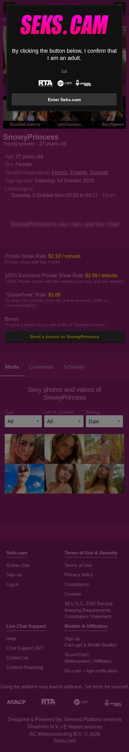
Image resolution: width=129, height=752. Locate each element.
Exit (64, 71)
